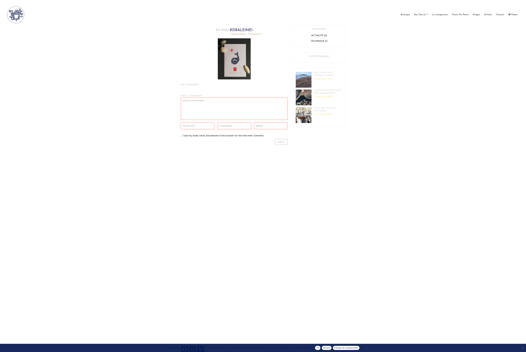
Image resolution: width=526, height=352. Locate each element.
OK (317, 348)
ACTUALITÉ (317, 36)
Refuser (326, 348)
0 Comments (254, 34)
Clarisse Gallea (238, 34)
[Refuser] (522, 348)
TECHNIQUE (317, 41)
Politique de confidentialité (346, 348)
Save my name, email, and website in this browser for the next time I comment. (224, 135)
